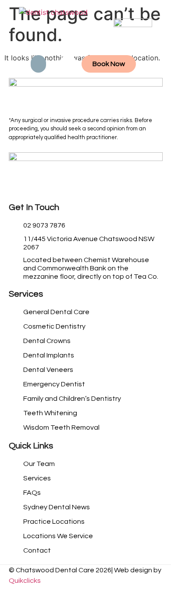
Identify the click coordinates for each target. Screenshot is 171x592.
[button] (38, 64)
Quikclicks (25, 580)
